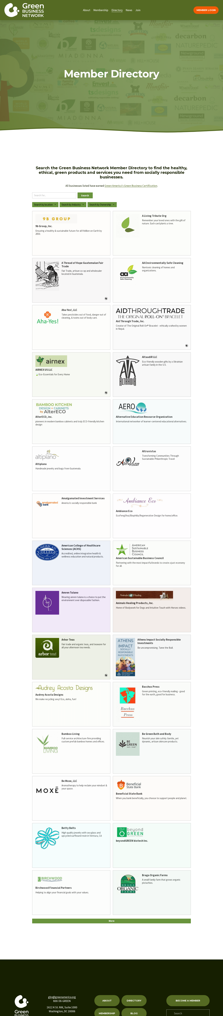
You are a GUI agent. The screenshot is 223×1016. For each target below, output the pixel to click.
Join (137, 10)
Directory (117, 10)
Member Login (206, 10)
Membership (100, 10)
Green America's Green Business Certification (131, 186)
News (129, 10)
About (86, 10)
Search (85, 195)
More (111, 920)
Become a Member (188, 1000)
